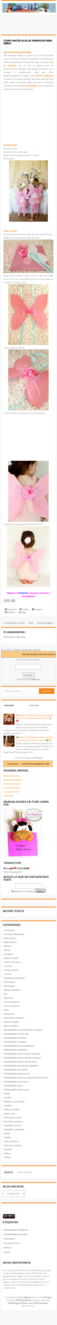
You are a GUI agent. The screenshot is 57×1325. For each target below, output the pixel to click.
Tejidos (7, 1137)
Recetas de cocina (12, 1117)
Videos (7, 1153)
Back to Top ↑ (28, 1305)
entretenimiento (12, 1001)
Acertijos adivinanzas (14, 934)
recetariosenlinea (11, 787)
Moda (7, 1093)
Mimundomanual (11, 775)
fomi (6, 1009)
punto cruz (9, 1113)
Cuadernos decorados (14, 977)
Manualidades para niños (16, 1069)
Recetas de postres (13, 1121)
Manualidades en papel (15, 1041)
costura (8, 973)
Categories (34, 708)
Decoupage (9, 985)
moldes (7, 1097)
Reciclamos (9, 1238)
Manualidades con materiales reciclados (23, 1029)
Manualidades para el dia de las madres (22, 1057)
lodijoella (26, 1297)
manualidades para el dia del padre (20, 1061)
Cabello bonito (11, 958)
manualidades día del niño (16, 1033)
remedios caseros (12, 1125)
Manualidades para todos (16, 1081)
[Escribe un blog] (7, 600)
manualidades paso (13, 1085)
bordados (8, 954)
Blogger (38, 757)
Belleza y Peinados (12, 783)
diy (5, 993)
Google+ (38, 609)
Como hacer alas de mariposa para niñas (27, 42)
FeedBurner (34, 679)
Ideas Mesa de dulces (14, 1017)
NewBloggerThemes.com (20, 1303)
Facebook (12, 609)
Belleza (8, 946)
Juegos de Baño (11, 1021)
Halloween (9, 1013)
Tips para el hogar (13, 1145)
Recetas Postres (12, 1243)
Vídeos (7, 1157)
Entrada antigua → (46, 622)
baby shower (10, 938)
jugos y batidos (11, 1025)
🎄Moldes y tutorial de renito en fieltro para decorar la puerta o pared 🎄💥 (34, 738)
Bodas (7, 950)
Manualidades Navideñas (16, 1229)
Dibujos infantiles (12, 989)
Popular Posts (9, 708)
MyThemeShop (24, 1300)
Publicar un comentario (14, 636)
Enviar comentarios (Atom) (27, 649)
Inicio (31, 622)
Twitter (25, 609)
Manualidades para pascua (16, 1073)
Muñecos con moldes (14, 1101)
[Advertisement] (25, 26)
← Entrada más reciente (13, 622)
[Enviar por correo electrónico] (4, 600)
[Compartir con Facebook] (13, 600)
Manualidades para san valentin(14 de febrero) (26, 1077)
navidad (8, 1105)
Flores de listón (11, 1005)
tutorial (8, 1149)
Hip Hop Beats (41, 1303)
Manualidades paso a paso (16, 1089)
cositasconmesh (11, 791)
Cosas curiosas (11, 969)
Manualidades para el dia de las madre (22, 1053)
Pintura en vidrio (12, 1109)
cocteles (8, 965)
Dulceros (8, 997)
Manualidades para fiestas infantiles (21, 1065)
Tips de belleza (11, 1141)
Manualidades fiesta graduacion (19, 1045)
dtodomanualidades (12, 779)
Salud (7, 1133)
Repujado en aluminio (14, 1129)
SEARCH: (8, 1172)
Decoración (9, 981)
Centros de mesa (12, 961)
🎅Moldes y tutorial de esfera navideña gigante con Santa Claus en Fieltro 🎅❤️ (34, 718)
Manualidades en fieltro (15, 1037)
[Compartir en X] (10, 600)
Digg (23, 612)
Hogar (7, 1252)
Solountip (8, 795)
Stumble (11, 612)
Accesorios (9, 930)
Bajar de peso (10, 942)
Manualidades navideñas (15, 1049)
